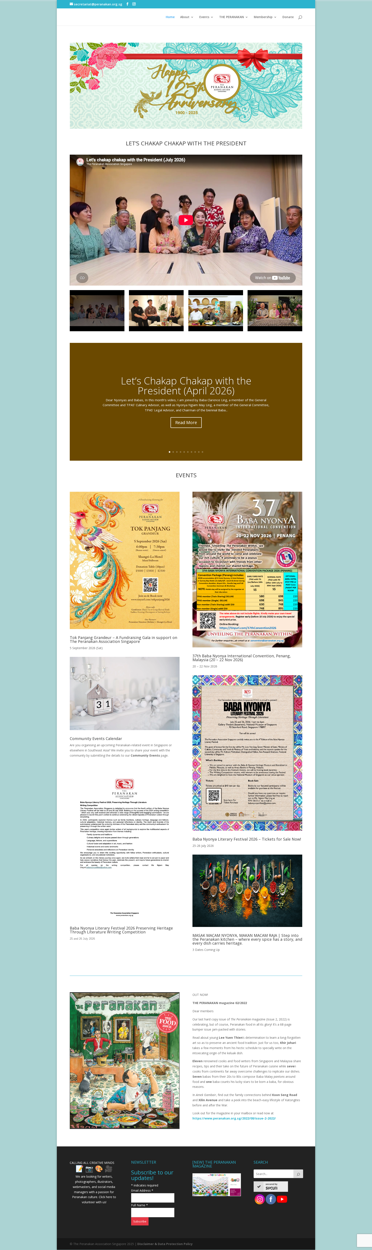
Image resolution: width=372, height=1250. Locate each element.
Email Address (142, 1190)
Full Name (139, 1205)
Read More (186, 422)
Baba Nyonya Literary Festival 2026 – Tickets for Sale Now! (246, 839)
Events (204, 17)
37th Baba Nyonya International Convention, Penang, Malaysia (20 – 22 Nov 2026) (241, 657)
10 (202, 452)
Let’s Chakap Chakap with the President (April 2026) (186, 385)
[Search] (298, 1173)
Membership (263, 17)
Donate (288, 17)
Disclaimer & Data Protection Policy (165, 1244)
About (184, 17)
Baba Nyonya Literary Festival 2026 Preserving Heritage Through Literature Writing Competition (121, 929)
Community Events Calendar (96, 738)
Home (170, 17)
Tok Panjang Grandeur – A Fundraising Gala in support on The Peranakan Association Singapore (123, 639)
